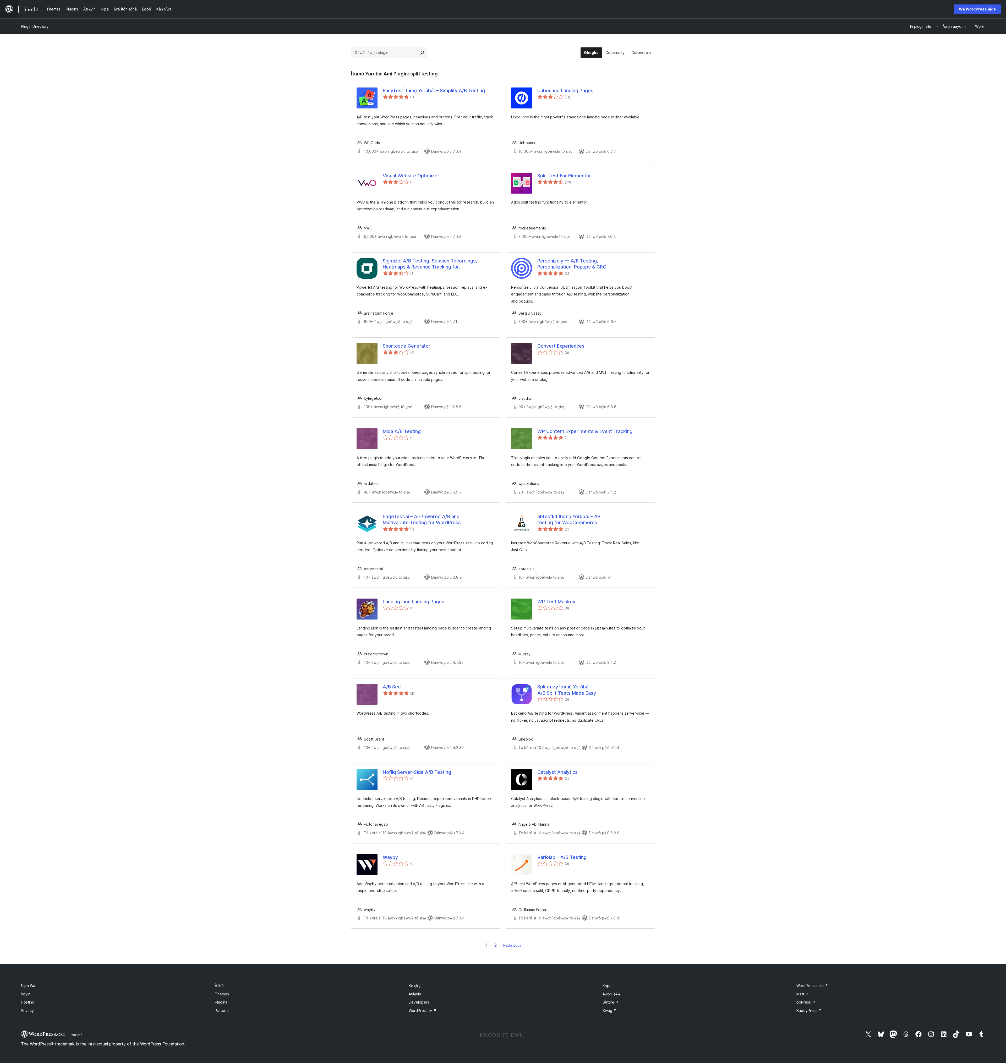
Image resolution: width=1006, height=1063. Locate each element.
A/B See (392, 686)
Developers (419, 1002)
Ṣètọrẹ (611, 1002)
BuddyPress (809, 1010)
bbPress (805, 1002)
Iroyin (25, 994)
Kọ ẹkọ (414, 985)
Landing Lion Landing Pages (413, 601)
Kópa (607, 985)
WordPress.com (812, 985)
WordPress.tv (422, 1010)
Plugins (221, 1002)
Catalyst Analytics (557, 772)
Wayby (390, 857)
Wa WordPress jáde (977, 9)
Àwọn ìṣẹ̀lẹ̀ (611, 994)
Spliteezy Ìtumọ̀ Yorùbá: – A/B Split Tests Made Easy (566, 689)
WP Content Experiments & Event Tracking (584, 431)
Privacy (27, 1010)
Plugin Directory (35, 26)
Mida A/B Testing (402, 431)
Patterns (222, 1010)
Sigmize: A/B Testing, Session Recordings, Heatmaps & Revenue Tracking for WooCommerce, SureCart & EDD (430, 264)
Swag (610, 1010)
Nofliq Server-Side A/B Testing (417, 772)
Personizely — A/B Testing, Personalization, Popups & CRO (571, 264)
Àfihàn (220, 985)
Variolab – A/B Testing (562, 857)
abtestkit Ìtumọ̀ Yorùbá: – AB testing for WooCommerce (568, 519)
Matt (802, 994)
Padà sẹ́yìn (512, 945)
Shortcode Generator (406, 346)
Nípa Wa (28, 985)
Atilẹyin (415, 994)
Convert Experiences (560, 346)
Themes (222, 994)
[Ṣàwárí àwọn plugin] (422, 52)
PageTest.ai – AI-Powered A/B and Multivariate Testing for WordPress (422, 519)
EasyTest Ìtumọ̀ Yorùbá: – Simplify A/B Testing (434, 90)
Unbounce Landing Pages (565, 90)
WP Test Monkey (556, 601)
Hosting (27, 1002)
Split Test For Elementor (564, 175)
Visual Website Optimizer (411, 175)
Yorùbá (77, 1035)
